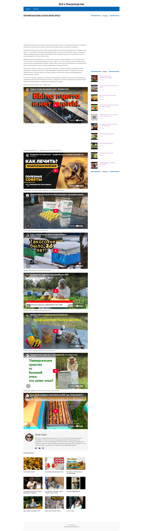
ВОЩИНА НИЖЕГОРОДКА (106, 143)
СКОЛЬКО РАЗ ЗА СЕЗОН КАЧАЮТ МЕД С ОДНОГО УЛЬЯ (109, 115)
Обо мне (35, 9)
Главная (28, 9)
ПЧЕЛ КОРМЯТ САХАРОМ (106, 153)
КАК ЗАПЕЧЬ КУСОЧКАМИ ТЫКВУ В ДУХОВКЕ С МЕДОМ (109, 105)
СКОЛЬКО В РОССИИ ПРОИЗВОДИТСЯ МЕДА (106, 76)
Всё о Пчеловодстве (71, 4)
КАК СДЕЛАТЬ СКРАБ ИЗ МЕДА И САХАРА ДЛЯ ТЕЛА (108, 125)
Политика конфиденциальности (71, 526)
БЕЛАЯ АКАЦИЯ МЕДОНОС (107, 134)
